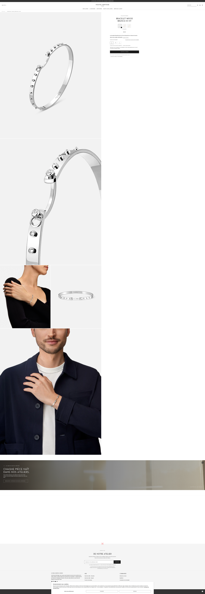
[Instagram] (53, 581)
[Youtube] (55, 581)
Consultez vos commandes (124, 580)
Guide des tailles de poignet (132, 39)
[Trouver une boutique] (200, 5)
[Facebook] (52, 581)
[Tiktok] (57, 581)
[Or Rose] (124, 26)
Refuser (135, 591)
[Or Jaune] (129, 26)
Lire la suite (125, 37)
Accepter (102, 591)
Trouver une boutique (88, 580)
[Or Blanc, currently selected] (120, 26)
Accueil (3, 11)
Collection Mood (124, 15)
